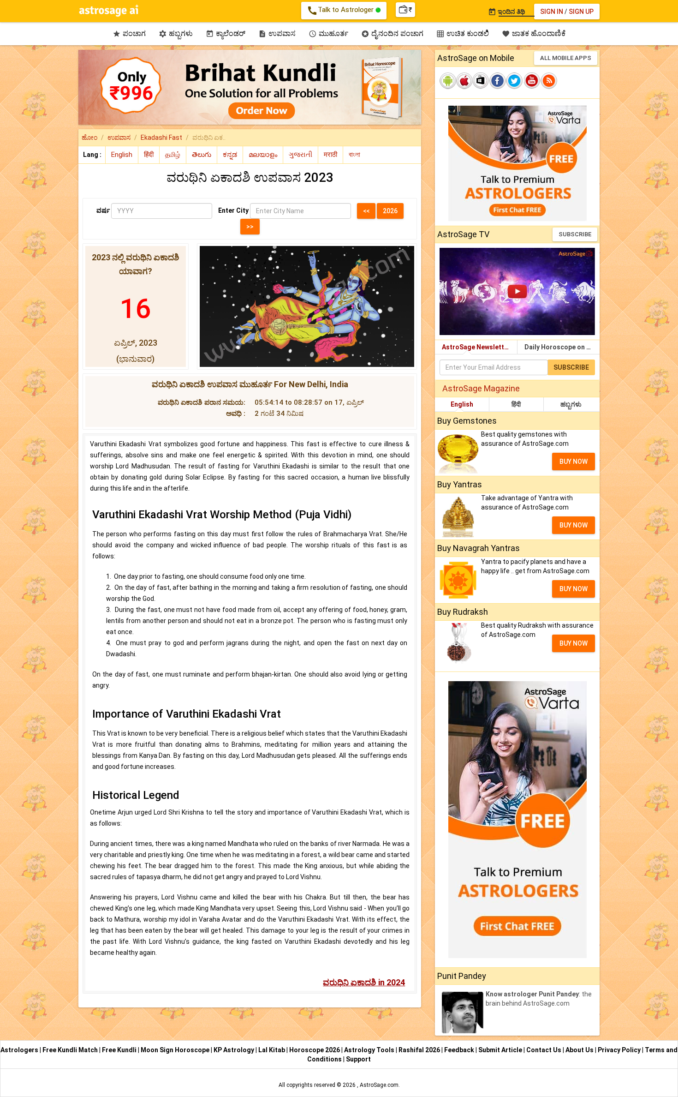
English (462, 404)
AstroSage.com (379, 1085)
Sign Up (581, 11)
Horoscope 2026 (314, 1050)
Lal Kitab (272, 1050)
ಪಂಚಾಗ (129, 33)
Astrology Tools (370, 1050)
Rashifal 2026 (419, 1050)
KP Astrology (235, 1050)
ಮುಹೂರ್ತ (328, 33)
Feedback (460, 1050)
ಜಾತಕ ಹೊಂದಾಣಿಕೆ (533, 33)
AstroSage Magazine (481, 388)
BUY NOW (573, 461)
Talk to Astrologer (341, 10)
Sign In (551, 11)
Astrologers (20, 1050)
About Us (580, 1050)
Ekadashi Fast (161, 137)
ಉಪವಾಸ (277, 33)
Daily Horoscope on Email (562, 347)
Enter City (233, 210)
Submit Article (500, 1050)
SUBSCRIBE (575, 234)
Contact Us (544, 1050)
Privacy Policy (620, 1050)
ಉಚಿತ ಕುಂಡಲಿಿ (462, 33)
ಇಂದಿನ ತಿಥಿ (506, 11)
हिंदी (516, 404)
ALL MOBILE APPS (565, 57)
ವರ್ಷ (103, 210)
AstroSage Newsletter (476, 347)
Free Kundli (120, 1050)
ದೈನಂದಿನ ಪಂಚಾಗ (392, 33)
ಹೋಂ (89, 137)
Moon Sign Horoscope (176, 1050)
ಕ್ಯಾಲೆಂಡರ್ (225, 33)
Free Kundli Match (70, 1050)
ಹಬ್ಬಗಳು (176, 33)
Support (358, 1059)
